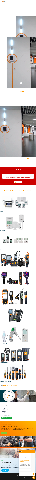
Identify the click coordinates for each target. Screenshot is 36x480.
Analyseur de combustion (4, 306)
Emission (1, 324)
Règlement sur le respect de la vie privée (7, 475)
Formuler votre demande (6, 417)
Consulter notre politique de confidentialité (24, 461)
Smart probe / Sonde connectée (5, 381)
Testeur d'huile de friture (4, 343)
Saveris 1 (1, 211)
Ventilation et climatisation (4, 362)
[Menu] (33, 1)
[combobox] (21, 83)
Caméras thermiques (3, 287)
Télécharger (4, 470)
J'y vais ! (4, 432)
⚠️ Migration (18, 182)
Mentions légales (16, 475)
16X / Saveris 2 (2, 230)
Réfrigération (2, 268)
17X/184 (1, 249)
